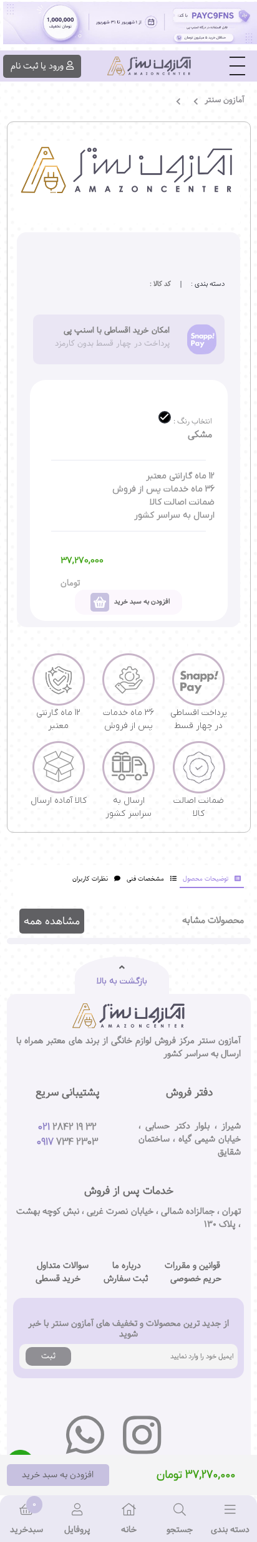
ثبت (48, 1356)
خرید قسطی (58, 1278)
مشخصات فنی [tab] (145, 879)
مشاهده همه (52, 921)
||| (237, 66)
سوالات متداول (63, 1265)
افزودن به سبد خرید (58, 1475)
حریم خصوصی (195, 1278)
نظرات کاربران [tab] (90, 879)
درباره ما (126, 1265)
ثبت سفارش (126, 1278)
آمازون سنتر (225, 100)
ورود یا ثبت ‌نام (37, 66)
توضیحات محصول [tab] (205, 879)
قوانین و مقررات (192, 1265)
